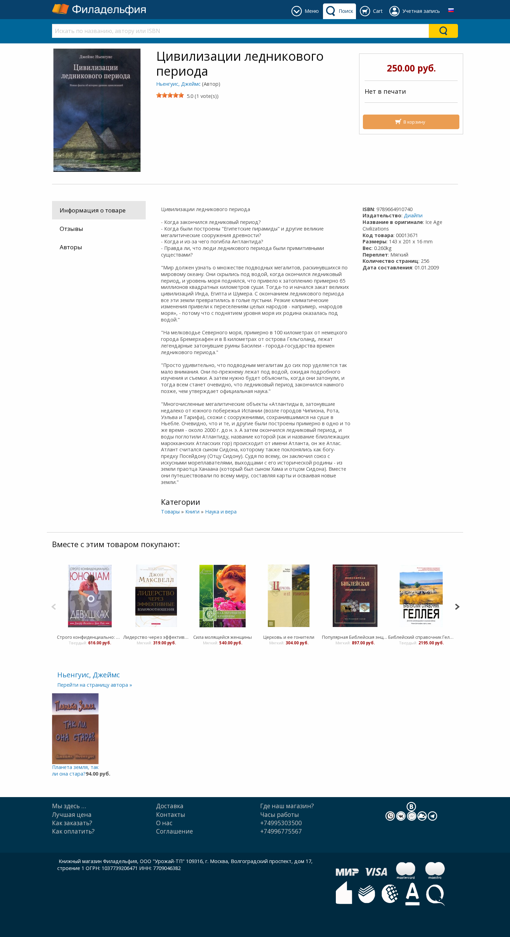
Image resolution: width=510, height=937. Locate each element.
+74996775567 (281, 831)
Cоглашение (174, 831)
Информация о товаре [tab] (93, 210)
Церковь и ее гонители (288, 637)
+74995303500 (281, 823)
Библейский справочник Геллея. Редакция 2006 (421, 637)
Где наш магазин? (287, 806)
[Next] (457, 606)
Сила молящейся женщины (222, 637)
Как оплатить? (73, 831)
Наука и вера (221, 511)
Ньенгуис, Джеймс (178, 84)
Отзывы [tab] (71, 229)
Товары (170, 511)
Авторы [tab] (71, 247)
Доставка (170, 806)
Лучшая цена (72, 815)
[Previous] (53, 606)
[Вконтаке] (411, 806)
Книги (192, 511)
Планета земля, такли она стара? (75, 770)
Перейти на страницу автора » (94, 684)
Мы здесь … (69, 806)
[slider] (170, 95)
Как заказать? (72, 823)
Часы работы (279, 815)
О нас (164, 823)
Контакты (170, 815)
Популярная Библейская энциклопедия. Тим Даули (355, 637)
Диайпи (413, 215)
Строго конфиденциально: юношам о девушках (90, 637)
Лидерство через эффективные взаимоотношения (156, 637)
